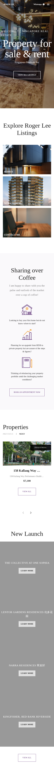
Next (22, 434)
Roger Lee (9, 4)
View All (26, 492)
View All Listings (27, 75)
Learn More (14, 562)
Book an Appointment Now (27, 392)
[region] (27, 462)
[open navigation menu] (48, 4)
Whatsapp (38, 4)
